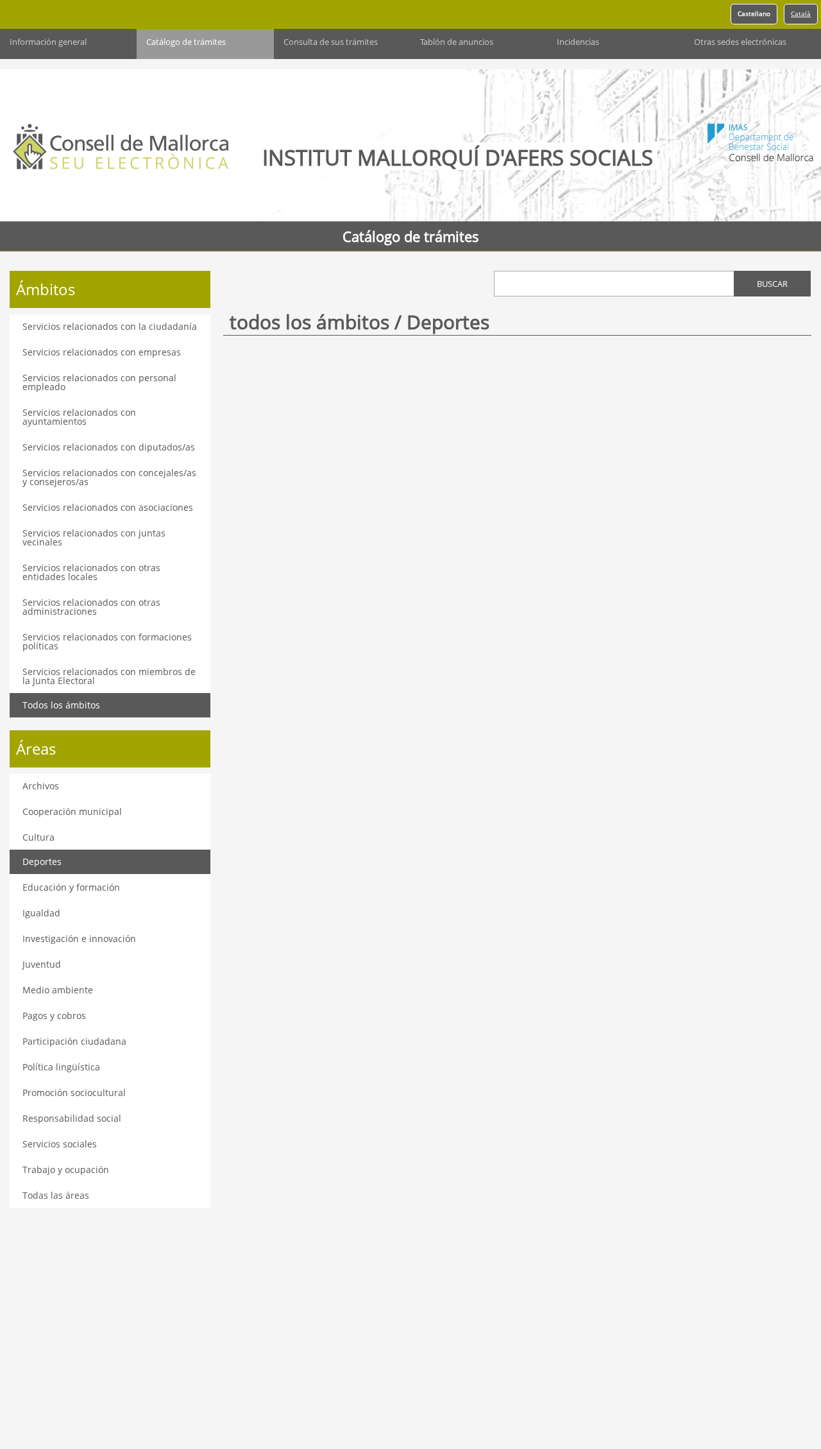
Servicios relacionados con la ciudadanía (109, 326)
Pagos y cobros (54, 1015)
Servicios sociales (59, 1144)
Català (801, 14)
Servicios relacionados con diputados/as (108, 447)
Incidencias (578, 42)
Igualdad (41, 913)
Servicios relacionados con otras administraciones (91, 606)
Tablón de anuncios (456, 42)
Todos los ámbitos (61, 705)
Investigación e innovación (79, 938)
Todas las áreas (55, 1195)
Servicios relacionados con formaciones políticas (107, 641)
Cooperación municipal (72, 811)
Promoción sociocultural (74, 1092)
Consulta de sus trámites (331, 42)
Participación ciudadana (74, 1041)
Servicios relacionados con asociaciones (107, 507)
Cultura (38, 837)
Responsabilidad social (71, 1118)
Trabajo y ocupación (65, 1169)
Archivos (40, 786)
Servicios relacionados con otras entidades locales (91, 572)
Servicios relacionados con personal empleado (99, 382)
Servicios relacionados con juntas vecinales (93, 537)
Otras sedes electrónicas (740, 42)
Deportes (42, 861)
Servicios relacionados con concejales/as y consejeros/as (109, 477)
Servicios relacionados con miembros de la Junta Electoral (109, 676)
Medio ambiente (57, 990)
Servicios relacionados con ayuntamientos (79, 416)
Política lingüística (61, 1067)
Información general (48, 42)
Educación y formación (71, 887)
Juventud (41, 964)
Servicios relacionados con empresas (101, 352)
